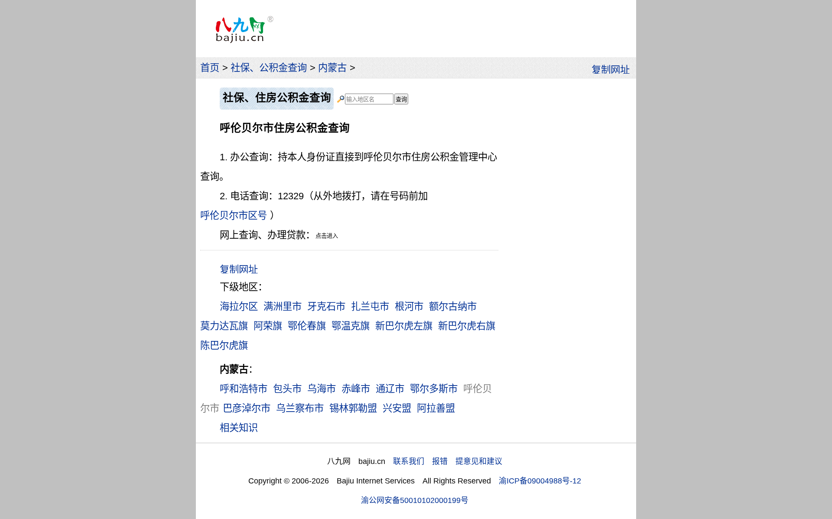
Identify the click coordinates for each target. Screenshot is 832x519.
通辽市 (390, 388)
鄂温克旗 (351, 326)
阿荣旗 (268, 326)
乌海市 (321, 388)
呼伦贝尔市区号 (233, 215)
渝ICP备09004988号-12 (540, 481)
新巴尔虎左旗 (403, 326)
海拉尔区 (239, 306)
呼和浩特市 (243, 388)
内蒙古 (332, 67)
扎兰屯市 (370, 306)
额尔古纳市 (453, 306)
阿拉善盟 (436, 408)
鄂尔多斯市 (434, 388)
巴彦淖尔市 (246, 408)
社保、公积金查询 (269, 67)
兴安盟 (397, 408)
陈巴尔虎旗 (224, 345)
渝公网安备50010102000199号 (414, 500)
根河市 (409, 306)
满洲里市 (282, 306)
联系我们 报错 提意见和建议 (447, 461)
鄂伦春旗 (307, 326)
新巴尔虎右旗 (466, 326)
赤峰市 (355, 388)
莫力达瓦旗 (224, 326)
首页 (209, 67)
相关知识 (239, 427)
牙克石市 (326, 306)
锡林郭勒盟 (353, 408)
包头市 (287, 388)
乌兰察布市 (300, 408)
